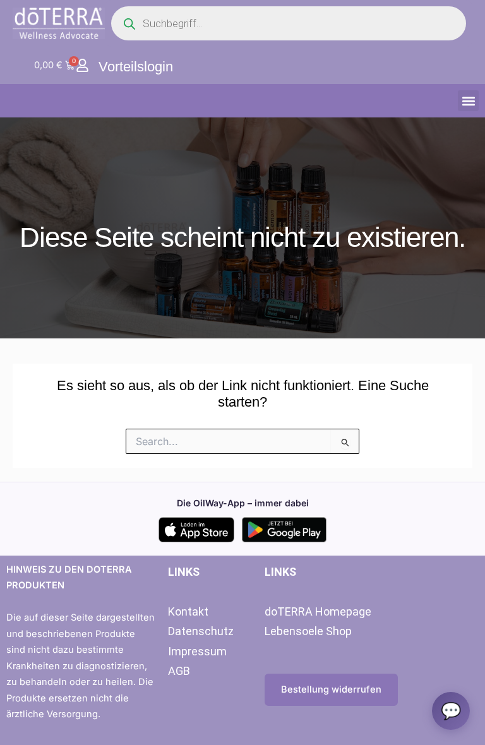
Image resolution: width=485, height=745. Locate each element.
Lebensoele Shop (308, 631)
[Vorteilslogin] (82, 65)
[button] (468, 100)
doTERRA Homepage (318, 611)
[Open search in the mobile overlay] (288, 23)
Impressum (197, 651)
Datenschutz (201, 631)
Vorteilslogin (136, 66)
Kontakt (188, 611)
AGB (179, 670)
